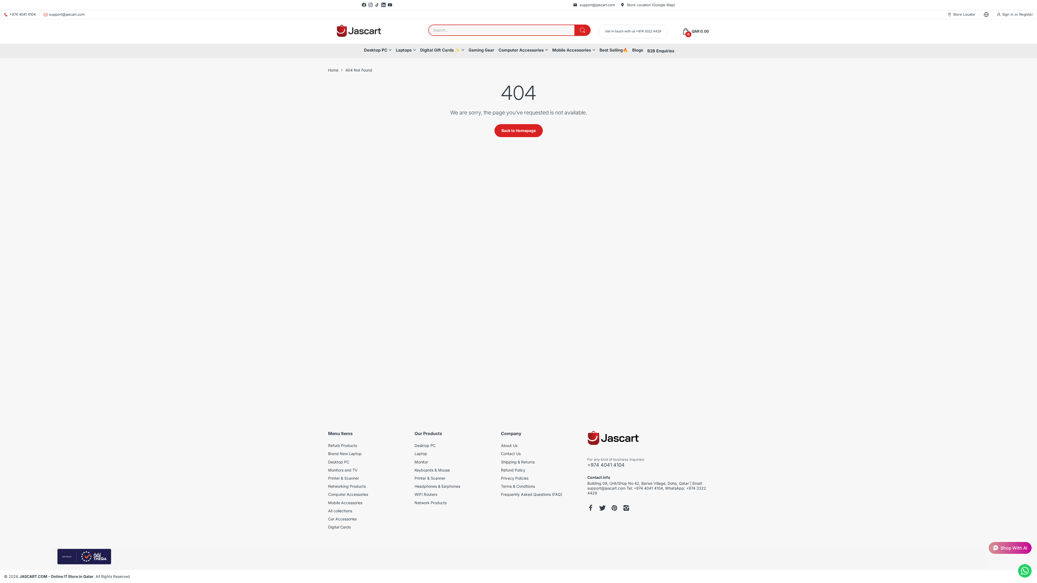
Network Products (431, 502)
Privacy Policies (514, 478)
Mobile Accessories (571, 50)
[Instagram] (370, 5)
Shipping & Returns (518, 462)
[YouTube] (390, 5)
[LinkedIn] (383, 5)
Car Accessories (342, 519)
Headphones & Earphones (437, 486)
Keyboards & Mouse (432, 470)
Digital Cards (339, 527)
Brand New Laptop (345, 453)
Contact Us (511, 453)
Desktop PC (375, 50)
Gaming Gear (481, 50)
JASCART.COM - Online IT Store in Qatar (56, 576)
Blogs (637, 50)
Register (1026, 14)
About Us (509, 445)
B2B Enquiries (660, 50)
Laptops (404, 50)
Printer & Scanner (343, 478)
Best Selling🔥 (614, 50)
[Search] (582, 30)
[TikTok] (377, 5)
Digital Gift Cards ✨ (440, 50)
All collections (340, 511)
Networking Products (347, 486)
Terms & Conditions (518, 486)
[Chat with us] (1025, 571)
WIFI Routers (426, 494)
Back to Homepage (518, 130)
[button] (1010, 548)
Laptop (421, 453)
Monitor (421, 462)
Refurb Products (342, 445)
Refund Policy (513, 470)
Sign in (1008, 14)
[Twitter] (602, 508)
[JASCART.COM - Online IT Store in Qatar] (358, 31)
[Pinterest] (614, 508)
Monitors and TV (343, 470)
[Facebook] (364, 5)
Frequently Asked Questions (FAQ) (531, 494)
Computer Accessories (521, 50)
